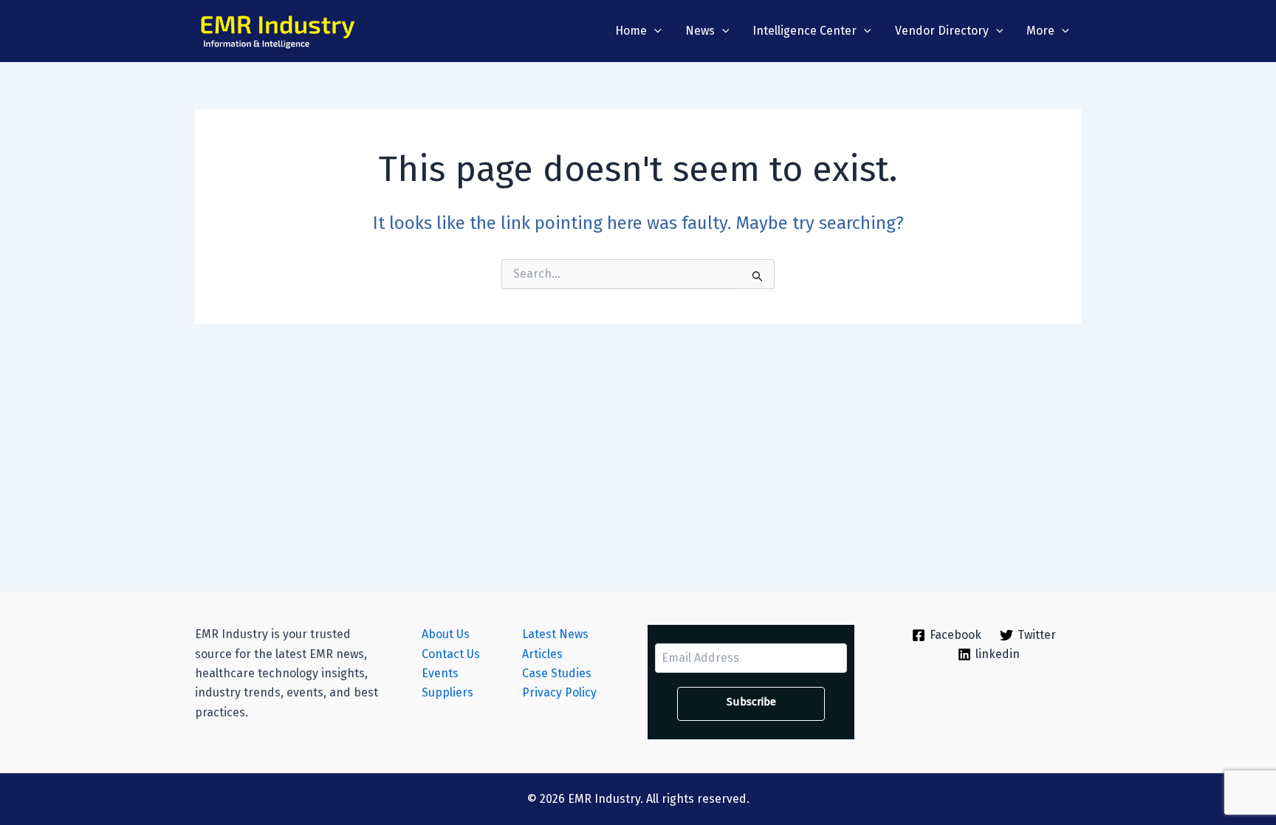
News (700, 31)
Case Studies (556, 673)
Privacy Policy (559, 692)
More (1040, 31)
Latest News (555, 634)
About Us (446, 634)
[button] (654, 31)
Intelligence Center (804, 31)
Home (631, 31)
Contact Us (451, 654)
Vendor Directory (942, 31)
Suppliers (447, 692)
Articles (542, 654)
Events (440, 673)
